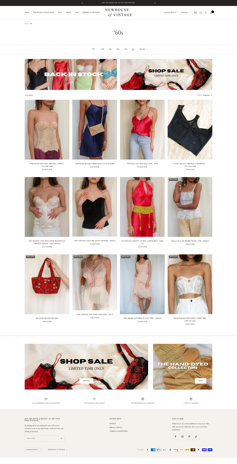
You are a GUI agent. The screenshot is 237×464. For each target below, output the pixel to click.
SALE (60, 12)
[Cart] (211, 13)
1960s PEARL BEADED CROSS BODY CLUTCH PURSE (95, 163)
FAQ (76, 12)
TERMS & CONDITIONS (118, 431)
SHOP (27, 12)
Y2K (102, 49)
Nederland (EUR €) (170, 12)
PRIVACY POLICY (115, 427)
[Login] (206, 13)
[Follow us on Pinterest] (189, 436)
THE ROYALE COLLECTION (43, 12)
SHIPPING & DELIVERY (90, 12)
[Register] (61, 438)
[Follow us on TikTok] (196, 436)
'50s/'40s (142, 49)
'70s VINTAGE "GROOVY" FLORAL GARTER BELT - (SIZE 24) (142, 242)
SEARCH (112, 423)
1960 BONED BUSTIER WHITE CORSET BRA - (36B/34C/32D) (190, 319)
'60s (133, 49)
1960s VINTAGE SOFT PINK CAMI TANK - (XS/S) (94, 314)
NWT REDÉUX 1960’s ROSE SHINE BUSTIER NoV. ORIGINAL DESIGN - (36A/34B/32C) (47, 242)
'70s (125, 49)
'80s (118, 49)
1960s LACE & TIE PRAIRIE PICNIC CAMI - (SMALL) (190, 241)
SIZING (68, 12)
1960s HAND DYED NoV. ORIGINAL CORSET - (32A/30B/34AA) (47, 165)
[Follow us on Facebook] (175, 436)
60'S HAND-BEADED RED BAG (47, 318)
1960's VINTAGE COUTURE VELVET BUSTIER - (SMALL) (95, 241)
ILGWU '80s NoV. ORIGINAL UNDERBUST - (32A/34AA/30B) (190, 165)
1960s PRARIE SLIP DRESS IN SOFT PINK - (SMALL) (142, 318)
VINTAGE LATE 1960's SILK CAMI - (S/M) (142, 163)
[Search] (200, 13)
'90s (110, 49)
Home (26, 23)
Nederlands (184, 12)
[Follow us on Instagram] (182, 436)
